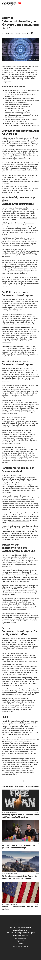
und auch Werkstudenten (28, 217)
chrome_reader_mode (32, 33)
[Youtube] (26, 921)
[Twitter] (20, 921)
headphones (28, 33)
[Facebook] (15, 921)
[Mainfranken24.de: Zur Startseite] (11, 4)
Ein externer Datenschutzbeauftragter (23, 76)
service (20, 781)
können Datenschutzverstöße (19, 520)
